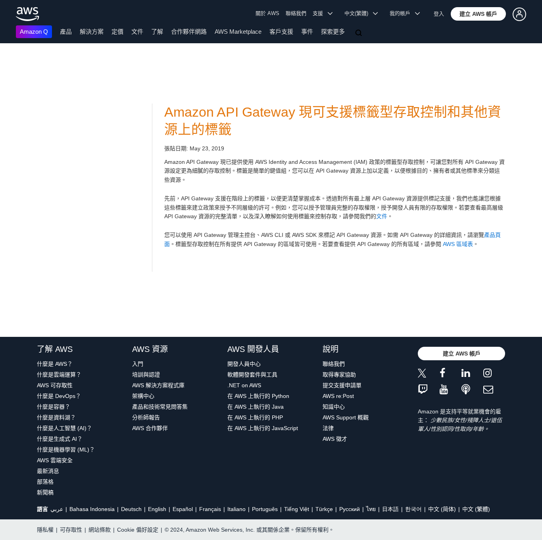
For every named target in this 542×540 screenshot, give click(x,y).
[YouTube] (450, 389)
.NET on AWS (244, 385)
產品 (66, 31)
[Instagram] (494, 374)
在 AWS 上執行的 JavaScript (262, 428)
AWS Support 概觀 (346, 417)
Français (210, 509)
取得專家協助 (339, 374)
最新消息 (48, 471)
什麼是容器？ (53, 407)
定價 (117, 31)
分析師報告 (146, 417)
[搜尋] (359, 33)
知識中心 (334, 407)
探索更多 (333, 31)
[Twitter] (429, 374)
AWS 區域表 (458, 244)
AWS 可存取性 (55, 385)
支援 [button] (320, 13)
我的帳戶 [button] (402, 13)
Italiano (236, 509)
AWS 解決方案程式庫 (158, 385)
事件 (307, 31)
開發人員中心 (244, 364)
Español (183, 509)
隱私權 (45, 530)
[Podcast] (472, 389)
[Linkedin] (472, 374)
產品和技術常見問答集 (160, 407)
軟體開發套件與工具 (252, 374)
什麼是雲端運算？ (59, 374)
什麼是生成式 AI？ (60, 439)
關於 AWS (267, 13)
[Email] (494, 389)
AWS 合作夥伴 (150, 428)
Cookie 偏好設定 (137, 530)
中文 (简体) (442, 509)
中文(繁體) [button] (358, 13)
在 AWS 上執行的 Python (258, 396)
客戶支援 (281, 31)
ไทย (371, 509)
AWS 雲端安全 (55, 460)
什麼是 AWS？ (55, 364)
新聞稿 (45, 492)
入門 (137, 364)
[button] (478, 14)
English (157, 509)
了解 (157, 31)
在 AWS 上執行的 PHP (255, 417)
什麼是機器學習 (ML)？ (66, 449)
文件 (137, 31)
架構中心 (143, 396)
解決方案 (92, 31)
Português (265, 509)
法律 (328, 428)
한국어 (413, 509)
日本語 (390, 509)
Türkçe (324, 509)
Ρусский (349, 509)
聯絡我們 (296, 13)
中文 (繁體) (476, 509)
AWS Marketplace (238, 31)
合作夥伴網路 (189, 31)
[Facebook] (450, 374)
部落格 (45, 482)
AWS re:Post (338, 396)
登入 (439, 14)
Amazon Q (34, 31)
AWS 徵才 (335, 439)
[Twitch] (429, 389)
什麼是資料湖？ (56, 417)
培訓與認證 (146, 374)
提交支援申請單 (342, 385)
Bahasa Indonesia (92, 509)
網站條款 (99, 530)
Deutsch (131, 509)
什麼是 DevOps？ (59, 396)
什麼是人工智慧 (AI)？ (64, 428)
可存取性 (71, 530)
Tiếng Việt (296, 509)
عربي (56, 509)
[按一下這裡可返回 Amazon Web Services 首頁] (27, 14)
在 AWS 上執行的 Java (255, 407)
